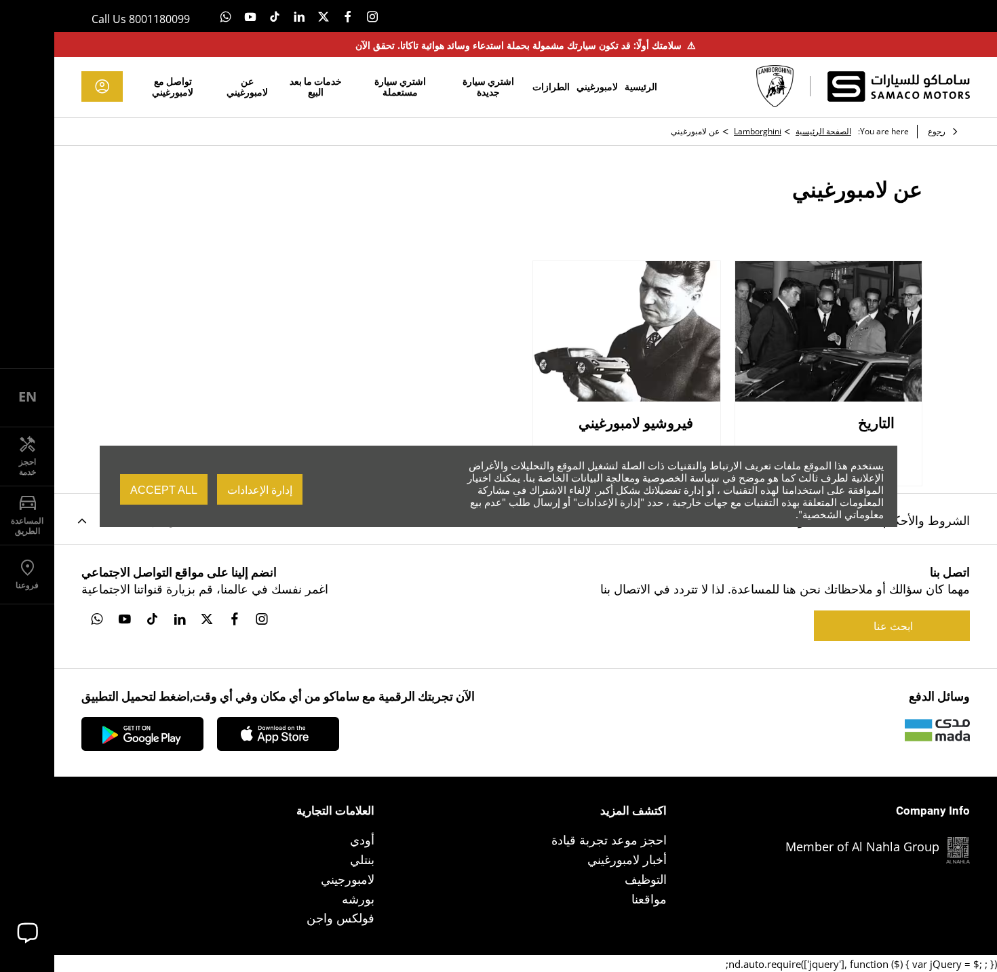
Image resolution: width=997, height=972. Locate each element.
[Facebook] (348, 16)
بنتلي (362, 859)
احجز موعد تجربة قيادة (609, 840)
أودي (362, 840)
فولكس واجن (340, 918)
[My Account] (102, 86)
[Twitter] (323, 16)
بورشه (358, 899)
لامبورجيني (347, 879)
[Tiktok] (274, 16)
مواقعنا (649, 899)
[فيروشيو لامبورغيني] (626, 331)
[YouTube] (250, 16)
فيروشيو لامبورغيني (636, 423)
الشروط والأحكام (926, 520)
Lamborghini (757, 131)
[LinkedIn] (299, 16)
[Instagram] (372, 16)
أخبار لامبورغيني (627, 859)
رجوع (936, 131)
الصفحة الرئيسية (823, 131)
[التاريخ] (828, 331)
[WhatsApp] (226, 16)
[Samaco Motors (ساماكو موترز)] (898, 86)
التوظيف (646, 879)
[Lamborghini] (775, 86)
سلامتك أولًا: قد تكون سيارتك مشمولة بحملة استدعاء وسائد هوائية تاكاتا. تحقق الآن (525, 45)
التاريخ (876, 423)
